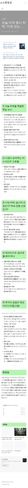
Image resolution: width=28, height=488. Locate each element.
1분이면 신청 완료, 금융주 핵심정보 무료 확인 (9, 47)
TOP (25, 482)
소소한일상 (4, 459)
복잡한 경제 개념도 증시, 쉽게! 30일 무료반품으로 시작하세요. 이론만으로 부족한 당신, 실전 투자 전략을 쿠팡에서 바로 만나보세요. (14, 57)
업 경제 (5, 405)
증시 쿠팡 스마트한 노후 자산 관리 (13, 54)
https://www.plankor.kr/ (8, 42)
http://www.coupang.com (9, 52)
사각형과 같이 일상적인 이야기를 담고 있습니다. (11, 461)
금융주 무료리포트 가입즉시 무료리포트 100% (9, 44)
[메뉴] (25, 3)
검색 (22, 3)
